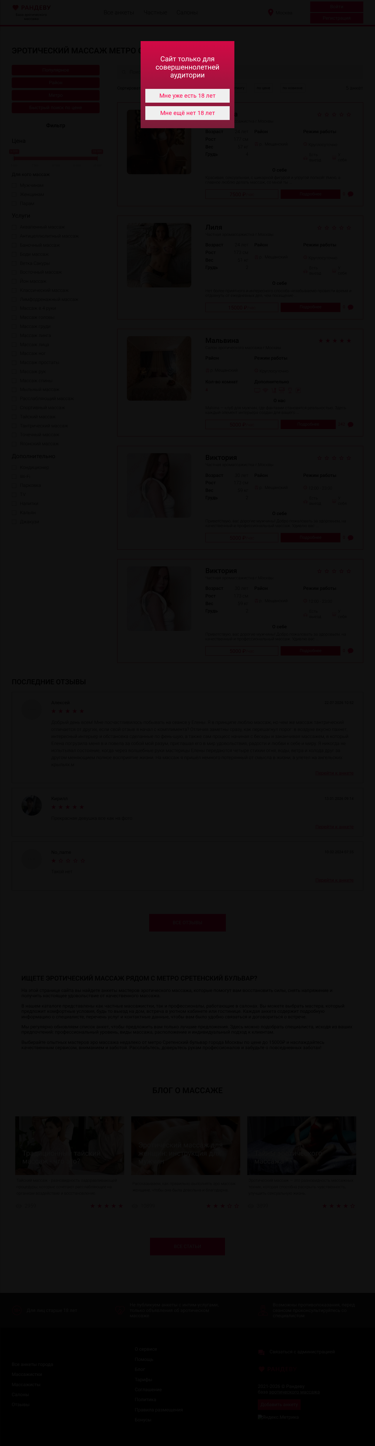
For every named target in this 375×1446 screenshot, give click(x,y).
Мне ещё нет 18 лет (187, 112)
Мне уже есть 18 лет (187, 95)
